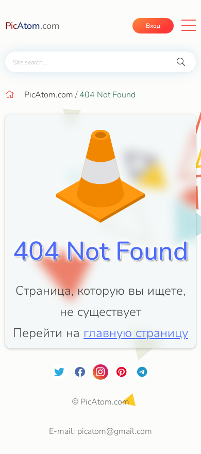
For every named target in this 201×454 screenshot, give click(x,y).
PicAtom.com (48, 94)
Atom (32, 26)
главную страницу (135, 333)
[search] (181, 62)
